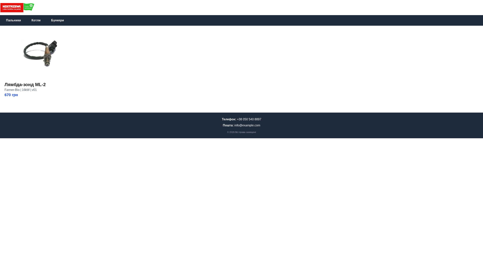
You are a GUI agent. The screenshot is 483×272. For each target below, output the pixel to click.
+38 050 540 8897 (249, 119)
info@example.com (247, 125)
